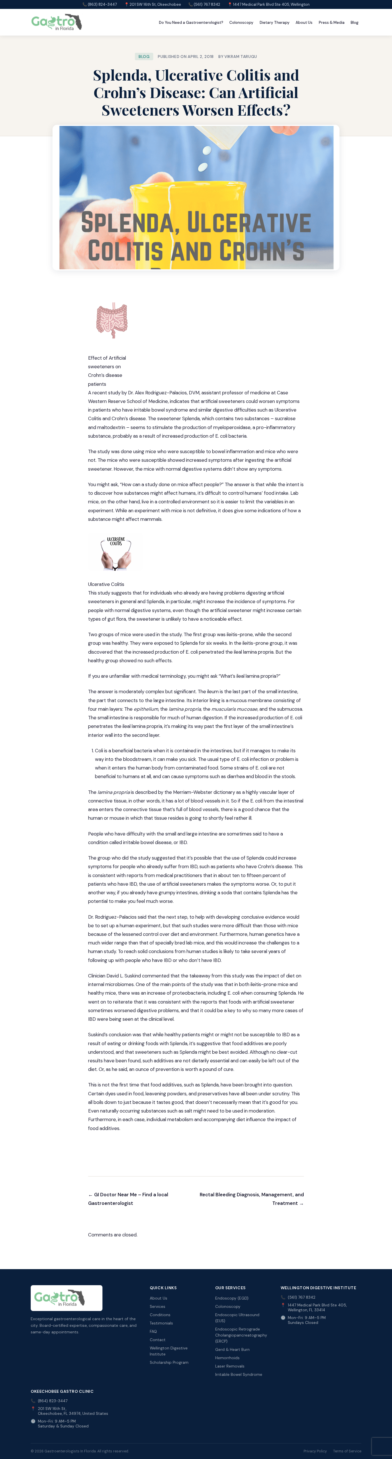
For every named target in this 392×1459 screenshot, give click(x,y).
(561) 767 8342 (301, 1297)
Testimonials (161, 1323)
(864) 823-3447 (52, 1400)
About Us (304, 22)
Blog (354, 22)
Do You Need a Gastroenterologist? (191, 22)
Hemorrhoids (227, 1357)
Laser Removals (229, 1366)
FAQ (153, 1331)
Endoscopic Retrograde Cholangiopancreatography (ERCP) (241, 1335)
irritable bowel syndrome (161, 410)
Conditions (160, 1314)
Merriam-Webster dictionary (204, 792)
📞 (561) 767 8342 (204, 4)
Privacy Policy (315, 1451)
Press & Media (332, 22)
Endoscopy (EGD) (232, 1298)
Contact (158, 1339)
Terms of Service (347, 1451)
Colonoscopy (241, 22)
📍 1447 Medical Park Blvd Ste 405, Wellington (269, 4)
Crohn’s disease (129, 418)
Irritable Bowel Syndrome (238, 1374)
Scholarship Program (169, 1362)
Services (157, 1306)
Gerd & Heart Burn (232, 1349)
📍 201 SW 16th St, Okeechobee (152, 4)
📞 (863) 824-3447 (99, 4)
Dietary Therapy (275, 22)
